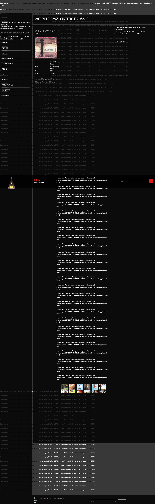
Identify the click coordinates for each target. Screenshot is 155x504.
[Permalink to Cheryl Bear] (87, 387)
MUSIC (4, 53)
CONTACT (6, 90)
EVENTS (5, 79)
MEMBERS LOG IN (9, 95)
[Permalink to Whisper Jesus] (72, 387)
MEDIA (4, 74)
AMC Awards (7, 85)
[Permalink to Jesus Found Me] (80, 387)
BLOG (4, 69)
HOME (4, 42)
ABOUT (5, 48)
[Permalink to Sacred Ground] (102, 387)
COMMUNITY (7, 64)
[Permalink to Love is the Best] (64, 387)
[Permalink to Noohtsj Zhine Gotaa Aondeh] (95, 387)
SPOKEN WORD (8, 58)
